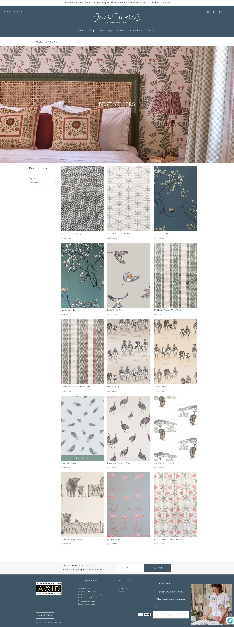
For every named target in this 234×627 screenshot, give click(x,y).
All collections (41, 42)
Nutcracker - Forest (70, 310)
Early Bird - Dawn (115, 310)
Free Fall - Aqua (68, 463)
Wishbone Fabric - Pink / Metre (75, 386)
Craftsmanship (124, 586)
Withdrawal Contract (86, 601)
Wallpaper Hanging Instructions (91, 595)
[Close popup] (229, 587)
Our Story (105, 30)
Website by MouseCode (54, 623)
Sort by (32, 178)
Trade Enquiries (14, 12)
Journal (121, 30)
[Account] (227, 12)
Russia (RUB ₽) (43, 615)
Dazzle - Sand (160, 386)
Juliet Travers (44, 623)
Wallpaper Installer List (87, 598)
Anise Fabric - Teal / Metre (120, 234)
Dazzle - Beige (114, 386)
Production (123, 589)
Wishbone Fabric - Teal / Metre (168, 310)
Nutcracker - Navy (162, 234)
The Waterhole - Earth (164, 463)
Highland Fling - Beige (71, 539)
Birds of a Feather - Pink (118, 463)
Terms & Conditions (86, 604)
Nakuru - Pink (113, 539)
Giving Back (135, 30)
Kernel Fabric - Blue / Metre (74, 234)
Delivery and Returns (87, 592)
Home (81, 30)
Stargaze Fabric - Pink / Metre (168, 539)
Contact (151, 30)
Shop (92, 30)
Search (214, 12)
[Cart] (220, 12)
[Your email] (130, 568)
